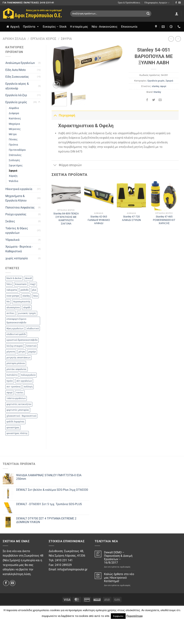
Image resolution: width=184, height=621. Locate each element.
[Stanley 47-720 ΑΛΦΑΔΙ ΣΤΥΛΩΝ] (131, 195)
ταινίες (20, 392)
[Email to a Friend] (160, 100)
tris (8, 301)
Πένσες (13, 139)
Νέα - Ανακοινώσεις (105, 26)
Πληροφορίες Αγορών (155, 2)
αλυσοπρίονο (13, 307)
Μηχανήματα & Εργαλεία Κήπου (16, 198)
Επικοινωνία (129, 26)
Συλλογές (14, 160)
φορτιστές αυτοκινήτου (18, 404)
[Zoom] (56, 84)
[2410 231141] (179, 26)
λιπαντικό (31, 346)
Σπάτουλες (15, 155)
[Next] (117, 67)
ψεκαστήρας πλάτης (17, 433)
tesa (35, 295)
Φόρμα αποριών (70, 165)
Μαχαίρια (14, 123)
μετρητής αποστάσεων (18, 357)
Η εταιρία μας (79, 26)
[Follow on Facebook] (176, 2)
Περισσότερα (134, 616)
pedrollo (24, 290)
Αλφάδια (14, 108)
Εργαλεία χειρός (43, 39)
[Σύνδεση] (176, 14)
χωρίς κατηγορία (16, 258)
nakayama (11, 290)
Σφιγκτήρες (16, 165)
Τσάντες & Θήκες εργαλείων (16, 231)
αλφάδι (27, 307)
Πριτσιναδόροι (17, 149)
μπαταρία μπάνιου (15, 363)
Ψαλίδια (13, 181)
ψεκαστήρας (12, 427)
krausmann (21, 284)
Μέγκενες (15, 129)
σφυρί (9, 392)
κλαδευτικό (33, 328)
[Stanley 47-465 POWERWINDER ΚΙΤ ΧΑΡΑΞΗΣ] (164, 195)
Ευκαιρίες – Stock (54, 26)
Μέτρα (13, 134)
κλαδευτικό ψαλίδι (16, 334)
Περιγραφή (67, 115)
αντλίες (10, 313)
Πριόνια (13, 144)
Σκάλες (10, 221)
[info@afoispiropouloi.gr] (163, 26)
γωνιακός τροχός (27, 313)
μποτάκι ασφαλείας (16, 369)
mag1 (33, 284)
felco (9, 284)
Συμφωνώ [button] (118, 616)
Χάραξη (13, 175)
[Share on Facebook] (147, 100)
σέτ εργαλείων (24, 380)
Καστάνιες (15, 118)
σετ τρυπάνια (13, 386)
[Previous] (57, 67)
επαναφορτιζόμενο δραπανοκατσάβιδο (16, 321)
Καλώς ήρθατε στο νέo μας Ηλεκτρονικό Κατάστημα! (119, 577)
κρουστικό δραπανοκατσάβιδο (22, 340)
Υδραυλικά (12, 240)
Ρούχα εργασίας (15, 214)
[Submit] (148, 14)
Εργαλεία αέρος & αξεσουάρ (17, 86)
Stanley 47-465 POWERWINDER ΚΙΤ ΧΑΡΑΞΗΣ (164, 220)
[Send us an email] (179, 2)
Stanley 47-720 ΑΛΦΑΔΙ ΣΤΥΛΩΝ (131, 218)
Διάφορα (14, 113)
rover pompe (12, 295)
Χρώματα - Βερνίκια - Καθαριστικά (19, 249)
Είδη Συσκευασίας (17, 76)
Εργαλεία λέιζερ (16, 95)
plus (34, 290)
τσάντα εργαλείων (16, 398)
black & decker (14, 278)
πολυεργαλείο (28, 375)
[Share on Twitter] (154, 100)
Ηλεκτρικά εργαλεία (18, 189)
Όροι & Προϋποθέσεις (129, 2)
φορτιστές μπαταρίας (17, 410)
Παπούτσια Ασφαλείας (20, 207)
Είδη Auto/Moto (15, 70)
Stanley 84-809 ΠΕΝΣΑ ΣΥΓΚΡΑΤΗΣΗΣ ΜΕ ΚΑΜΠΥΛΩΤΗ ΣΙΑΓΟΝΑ (66, 218)
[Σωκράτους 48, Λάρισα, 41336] (156, 26)
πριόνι (9, 380)
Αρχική (14, 26)
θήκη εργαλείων (14, 328)
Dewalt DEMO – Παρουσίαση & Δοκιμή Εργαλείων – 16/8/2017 (118, 557)
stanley (26, 295)
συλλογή (28, 386)
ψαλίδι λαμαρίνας (15, 421)
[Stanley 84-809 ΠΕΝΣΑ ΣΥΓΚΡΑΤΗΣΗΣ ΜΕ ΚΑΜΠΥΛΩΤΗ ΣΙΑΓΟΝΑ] (66, 194)
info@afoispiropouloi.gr (72, 569)
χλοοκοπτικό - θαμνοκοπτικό (21, 415)
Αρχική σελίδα (14, 39)
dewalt (28, 278)
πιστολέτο (11, 375)
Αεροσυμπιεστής (22, 301)
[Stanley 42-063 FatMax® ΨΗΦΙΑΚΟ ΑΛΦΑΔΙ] (98, 195)
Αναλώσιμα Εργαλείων (20, 63)
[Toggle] (39, 102)
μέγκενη (10, 351)
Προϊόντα (29, 26)
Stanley (157, 92)
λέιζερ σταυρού (14, 346)
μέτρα (22, 351)
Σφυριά (66, 39)
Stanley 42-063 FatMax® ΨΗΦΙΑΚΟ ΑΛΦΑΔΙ (99, 220)
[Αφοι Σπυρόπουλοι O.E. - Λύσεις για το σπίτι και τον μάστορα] (34, 13)
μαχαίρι (32, 351)
